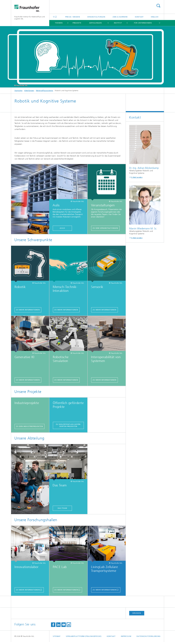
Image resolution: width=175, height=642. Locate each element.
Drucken (136, 613)
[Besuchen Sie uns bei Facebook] (53, 624)
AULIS (62, 228)
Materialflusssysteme (44, 91)
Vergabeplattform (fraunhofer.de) (83, 636)
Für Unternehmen (143, 23)
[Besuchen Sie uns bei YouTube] (63, 624)
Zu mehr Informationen (28, 310)
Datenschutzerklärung (149, 636)
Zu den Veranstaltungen (105, 228)
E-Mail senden (136, 177)
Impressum (126, 636)
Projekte (77, 23)
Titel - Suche (158, 5)
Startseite (18, 91)
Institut (118, 23)
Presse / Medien (72, 17)
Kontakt (139, 17)
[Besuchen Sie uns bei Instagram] (69, 624)
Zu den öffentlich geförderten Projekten (68, 425)
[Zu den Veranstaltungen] (107, 182)
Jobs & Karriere (120, 17)
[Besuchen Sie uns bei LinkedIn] (58, 624)
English (154, 17)
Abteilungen (95, 23)
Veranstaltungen (96, 17)
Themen (58, 23)
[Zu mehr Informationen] (30, 264)
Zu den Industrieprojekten (29, 426)
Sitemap (56, 636)
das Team (62, 508)
